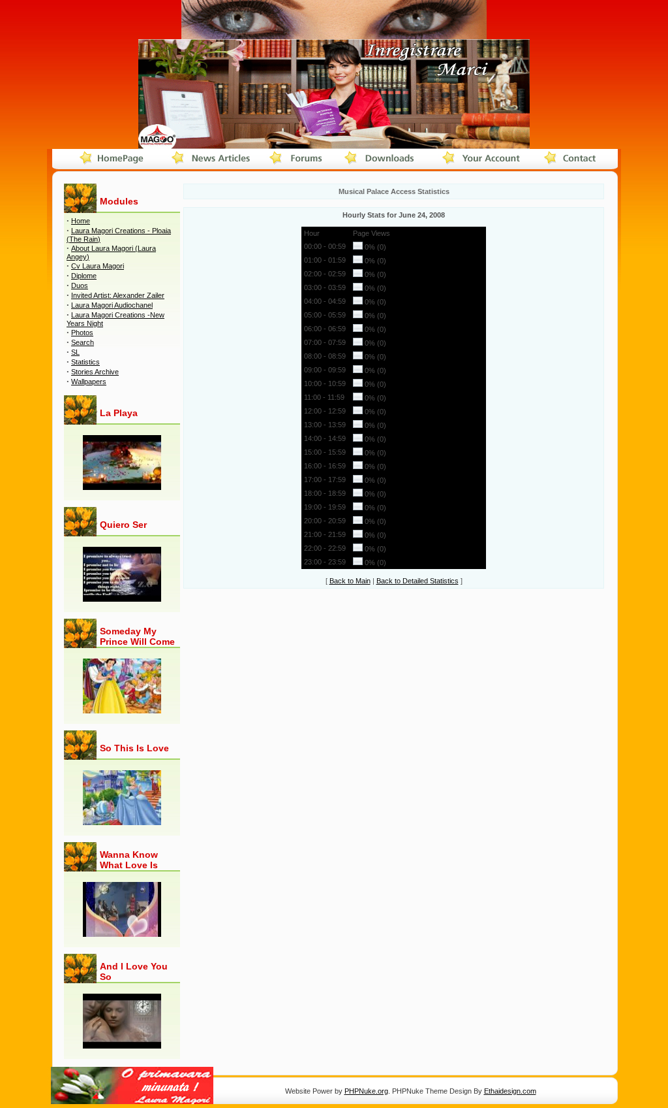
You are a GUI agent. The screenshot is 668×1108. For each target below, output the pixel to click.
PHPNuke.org (366, 1091)
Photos (82, 332)
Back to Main (350, 581)
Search (82, 342)
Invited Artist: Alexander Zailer (117, 295)
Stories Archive (95, 372)
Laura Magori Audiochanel (112, 305)
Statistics (85, 362)
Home (80, 221)
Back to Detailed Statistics (417, 581)
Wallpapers (88, 381)
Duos (79, 285)
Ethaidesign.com (510, 1091)
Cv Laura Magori (97, 266)
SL (75, 352)
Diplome (84, 276)
